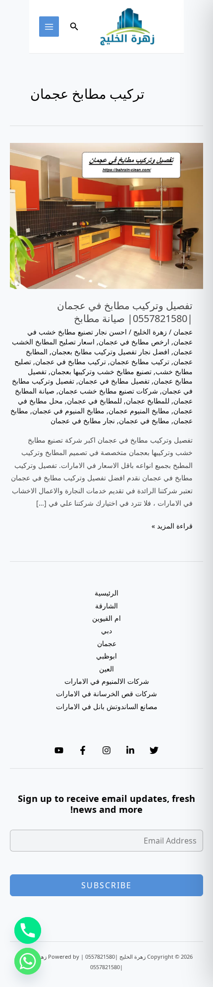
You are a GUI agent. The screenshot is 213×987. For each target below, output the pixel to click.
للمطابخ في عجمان (94, 400)
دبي (106, 630)
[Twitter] (154, 750)
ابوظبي (106, 655)
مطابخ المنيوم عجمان (138, 410)
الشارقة (106, 605)
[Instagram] (106, 750)
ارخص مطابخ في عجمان (134, 341)
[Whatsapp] (27, 961)
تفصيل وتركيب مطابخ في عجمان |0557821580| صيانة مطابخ (125, 312)
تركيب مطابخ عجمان (139, 361)
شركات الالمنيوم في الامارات (106, 681)
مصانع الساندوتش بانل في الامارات (107, 706)
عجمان (183, 331)
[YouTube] (58, 750)
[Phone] (27, 930)
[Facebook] (82, 750)
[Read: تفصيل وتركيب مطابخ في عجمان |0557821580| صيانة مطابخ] (106, 215)
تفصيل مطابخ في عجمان (114, 381)
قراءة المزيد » (172, 526)
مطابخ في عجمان (144, 420)
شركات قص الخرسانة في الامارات (106, 693)
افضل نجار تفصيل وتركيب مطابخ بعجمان (110, 351)
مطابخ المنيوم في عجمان (68, 410)
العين (106, 668)
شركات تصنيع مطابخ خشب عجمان (108, 390)
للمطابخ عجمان (147, 400)
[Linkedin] (130, 750)
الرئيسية (106, 592)
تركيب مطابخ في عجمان (70, 361)
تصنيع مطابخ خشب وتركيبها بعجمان (101, 371)
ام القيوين (106, 618)
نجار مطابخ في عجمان (83, 420)
